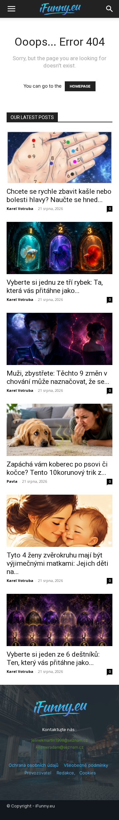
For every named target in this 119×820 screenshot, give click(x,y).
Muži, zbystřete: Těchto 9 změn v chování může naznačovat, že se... (58, 377)
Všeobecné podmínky (86, 765)
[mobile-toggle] (11, 9)
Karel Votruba (20, 208)
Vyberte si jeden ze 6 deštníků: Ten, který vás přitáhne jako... (53, 658)
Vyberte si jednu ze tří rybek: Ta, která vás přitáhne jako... (55, 286)
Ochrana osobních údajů (34, 765)
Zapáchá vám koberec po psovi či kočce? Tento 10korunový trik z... (57, 468)
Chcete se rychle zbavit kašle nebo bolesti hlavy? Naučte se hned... (59, 195)
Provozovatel (37, 772)
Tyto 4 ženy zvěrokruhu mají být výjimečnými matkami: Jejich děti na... (57, 563)
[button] (109, 9)
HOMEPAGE (80, 86)
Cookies (87, 772)
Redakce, (68, 772)
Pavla (12, 481)
